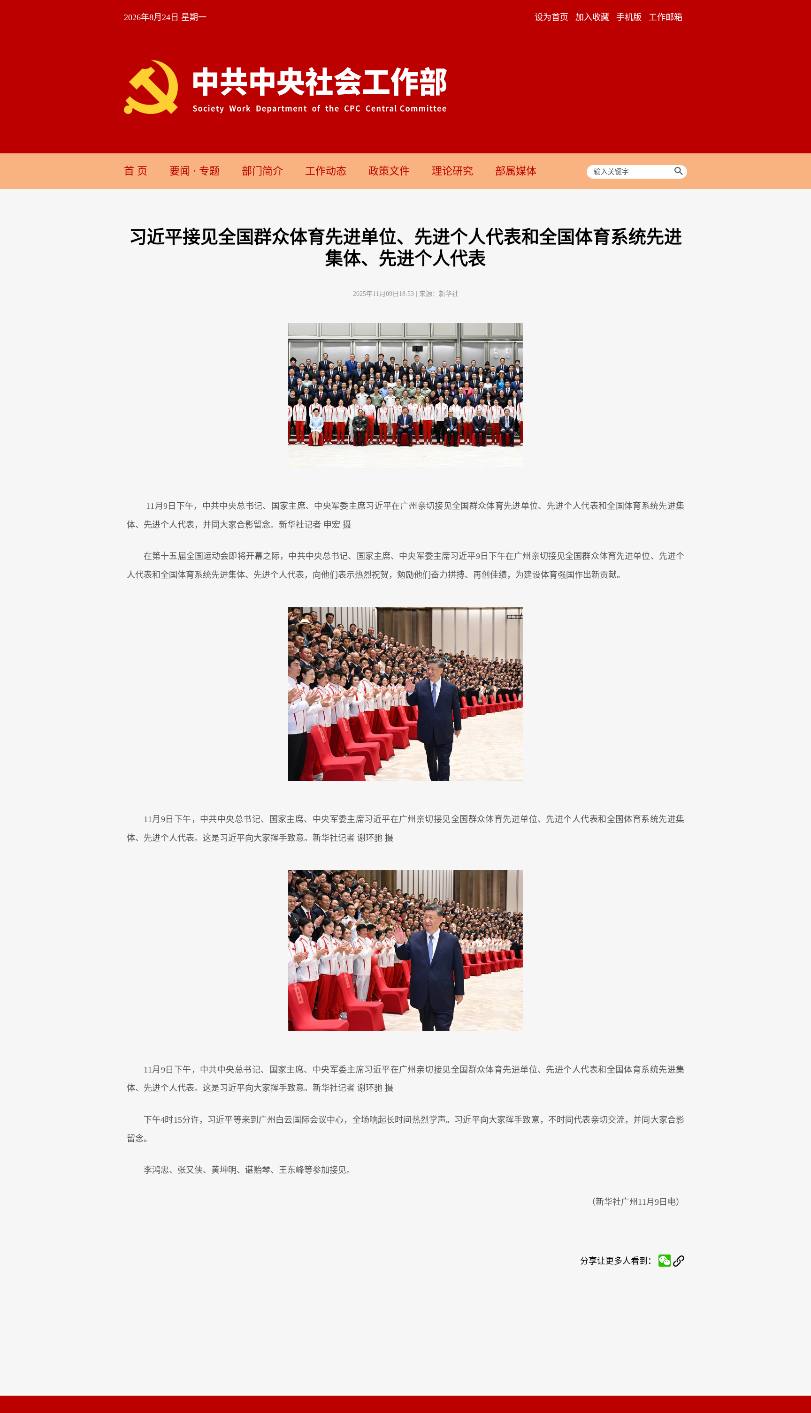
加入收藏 (592, 17)
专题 (209, 171)
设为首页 (551, 17)
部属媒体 (515, 171)
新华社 (449, 293)
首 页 (135, 171)
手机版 (629, 17)
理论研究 (452, 171)
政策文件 (389, 171)
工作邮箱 (665, 17)
